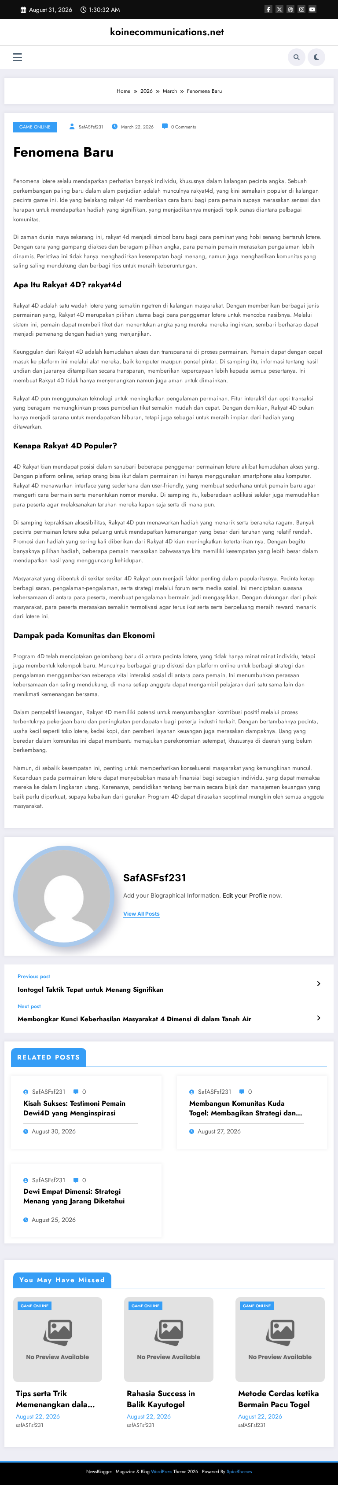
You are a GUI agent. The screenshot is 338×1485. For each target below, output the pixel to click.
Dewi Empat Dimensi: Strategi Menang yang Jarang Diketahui (74, 1196)
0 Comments (183, 127)
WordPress (161, 1471)
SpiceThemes (239, 1471)
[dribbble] (290, 9)
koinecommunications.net (167, 32)
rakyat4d (104, 284)
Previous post (34, 976)
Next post (29, 1006)
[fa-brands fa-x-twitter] (279, 9)
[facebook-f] (268, 9)
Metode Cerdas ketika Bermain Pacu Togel (214, 1399)
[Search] (296, 57)
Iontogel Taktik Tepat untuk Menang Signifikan (91, 989)
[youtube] (312, 9)
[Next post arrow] (318, 1018)
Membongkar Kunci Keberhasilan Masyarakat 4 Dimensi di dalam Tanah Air (134, 1019)
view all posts (141, 914)
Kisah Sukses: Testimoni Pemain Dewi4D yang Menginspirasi (74, 1108)
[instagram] (301, 9)
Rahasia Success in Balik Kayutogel (97, 1399)
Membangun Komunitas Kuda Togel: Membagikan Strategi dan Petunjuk (242, 1108)
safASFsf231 (91, 127)
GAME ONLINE (35, 127)
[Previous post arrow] (318, 984)
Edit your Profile (245, 895)
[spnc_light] (316, 57)
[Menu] (17, 57)
